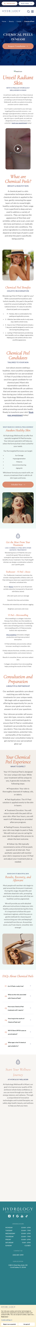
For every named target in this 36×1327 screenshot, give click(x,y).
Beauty (11, 21)
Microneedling (11, 635)
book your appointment (19, 123)
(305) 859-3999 (10, 3)
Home (4, 21)
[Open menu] (32, 11)
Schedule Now (16, 484)
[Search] (28, 11)
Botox (11, 587)
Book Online (25, 3)
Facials (19, 21)
